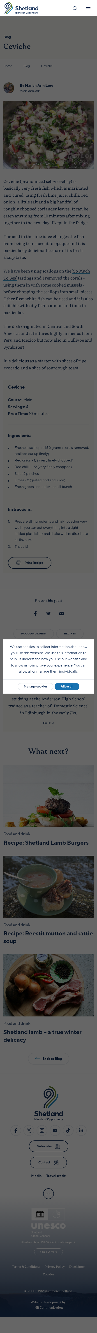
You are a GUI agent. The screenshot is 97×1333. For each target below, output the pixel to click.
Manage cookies (35, 686)
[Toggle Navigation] (88, 8)
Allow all (67, 686)
